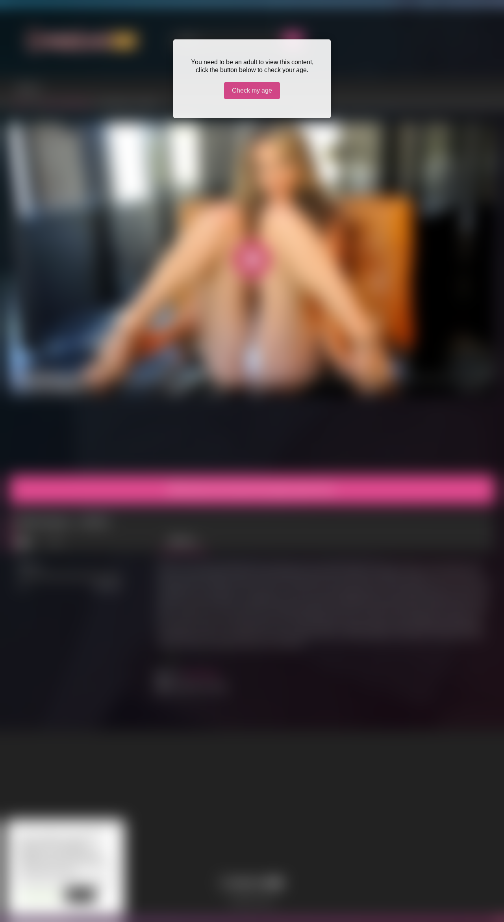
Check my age (252, 90)
